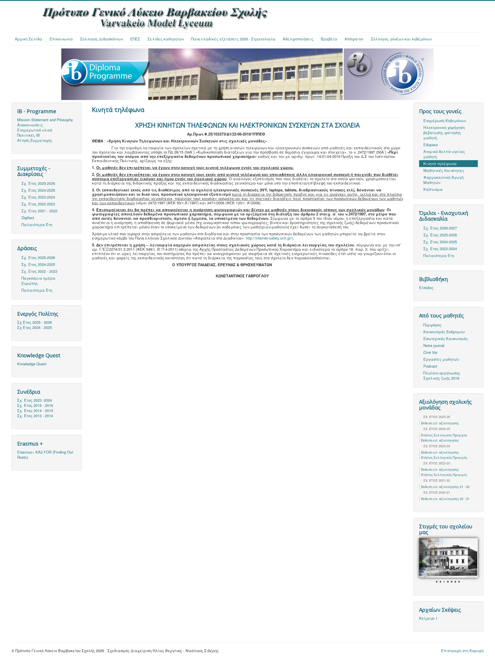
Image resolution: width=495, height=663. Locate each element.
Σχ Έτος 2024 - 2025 (34, 327)
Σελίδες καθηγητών (166, 39)
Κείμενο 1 (428, 618)
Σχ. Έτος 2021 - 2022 (39, 210)
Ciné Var (430, 352)
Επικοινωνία (61, 39)
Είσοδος (426, 287)
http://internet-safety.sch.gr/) (269, 238)
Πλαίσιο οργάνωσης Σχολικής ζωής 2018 (441, 375)
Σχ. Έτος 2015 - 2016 (35, 405)
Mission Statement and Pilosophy (45, 119)
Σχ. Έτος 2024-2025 (38, 190)
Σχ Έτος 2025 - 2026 (34, 322)
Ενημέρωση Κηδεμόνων (444, 120)
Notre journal (433, 345)
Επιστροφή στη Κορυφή (462, 650)
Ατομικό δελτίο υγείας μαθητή (444, 154)
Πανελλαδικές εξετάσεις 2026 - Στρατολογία (233, 39)
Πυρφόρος (432, 324)
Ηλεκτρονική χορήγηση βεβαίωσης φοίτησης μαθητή (444, 132)
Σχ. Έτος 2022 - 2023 (39, 271)
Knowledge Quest (31, 363)
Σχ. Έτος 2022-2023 (38, 204)
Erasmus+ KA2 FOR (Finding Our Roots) (45, 455)
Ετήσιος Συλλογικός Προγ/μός (444, 435)
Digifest (27, 217)
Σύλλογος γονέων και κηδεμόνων (401, 39)
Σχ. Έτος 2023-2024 (38, 197)
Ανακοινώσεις (30, 124)
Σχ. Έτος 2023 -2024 (34, 400)
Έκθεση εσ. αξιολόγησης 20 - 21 (445, 498)
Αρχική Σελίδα (28, 39)
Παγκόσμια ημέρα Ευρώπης (38, 280)
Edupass (430, 144)
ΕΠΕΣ (135, 39)
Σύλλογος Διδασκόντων (101, 39)
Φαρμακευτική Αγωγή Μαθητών (443, 179)
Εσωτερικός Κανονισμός (445, 338)
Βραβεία (329, 39)
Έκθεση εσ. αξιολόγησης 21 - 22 (445, 486)
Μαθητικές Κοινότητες (443, 170)
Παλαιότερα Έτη (36, 224)
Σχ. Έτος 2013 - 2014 (35, 415)
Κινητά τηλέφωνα (440, 163)
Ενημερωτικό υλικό (34, 130)
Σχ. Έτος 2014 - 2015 (35, 410)
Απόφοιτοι (354, 39)
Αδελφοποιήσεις (298, 39)
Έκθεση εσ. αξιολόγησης (440, 423)
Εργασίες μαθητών (441, 359)
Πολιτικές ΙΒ (28, 135)
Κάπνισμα (433, 189)
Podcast (430, 366)
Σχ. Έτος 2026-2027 (440, 228)
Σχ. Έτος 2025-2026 (38, 183)
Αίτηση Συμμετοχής (34, 140)
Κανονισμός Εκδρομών (444, 331)
